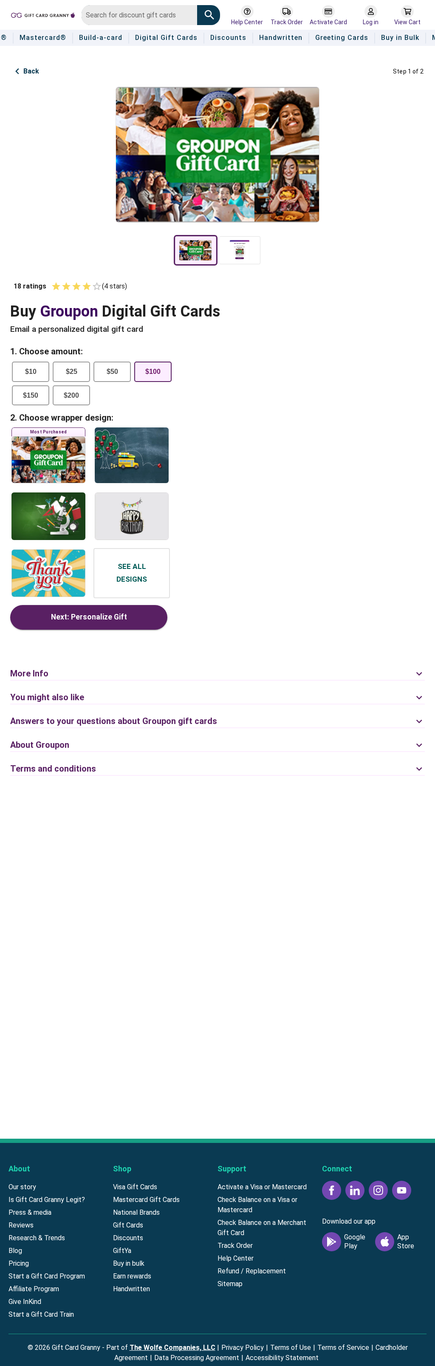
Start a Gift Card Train (41, 1314)
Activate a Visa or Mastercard (262, 1187)
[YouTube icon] (401, 1190)
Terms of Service (343, 1347)
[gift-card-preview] (195, 250)
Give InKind (24, 1302)
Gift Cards (128, 1225)
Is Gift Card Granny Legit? (46, 1200)
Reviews (21, 1225)
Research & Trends (36, 1238)
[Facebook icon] (331, 1190)
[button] (217, 669)
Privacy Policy (242, 1347)
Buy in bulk (128, 1263)
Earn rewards (132, 1276)
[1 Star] (56, 286)
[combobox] (139, 15)
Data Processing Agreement (196, 1358)
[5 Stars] (97, 286)
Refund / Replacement (252, 1271)
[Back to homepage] (43, 15)
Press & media (29, 1212)
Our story (22, 1187)
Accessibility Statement (282, 1358)
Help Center (236, 1258)
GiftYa (122, 1251)
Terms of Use (290, 1347)
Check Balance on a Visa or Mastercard (257, 1205)
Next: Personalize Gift (89, 617)
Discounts (128, 1238)
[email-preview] (239, 250)
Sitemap (230, 1284)
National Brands (136, 1212)
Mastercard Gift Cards (146, 1200)
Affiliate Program (33, 1289)
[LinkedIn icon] (354, 1190)
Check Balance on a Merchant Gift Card (262, 1228)
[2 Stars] (66, 286)
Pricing (18, 1263)
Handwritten (131, 1289)
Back (31, 71)
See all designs (131, 572)
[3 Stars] (76, 286)
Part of (160, 1347)
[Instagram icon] (378, 1190)
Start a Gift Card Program (46, 1276)
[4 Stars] (87, 286)
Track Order (235, 1246)
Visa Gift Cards (135, 1187)
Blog (15, 1251)
